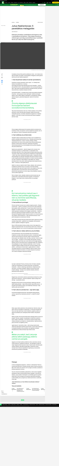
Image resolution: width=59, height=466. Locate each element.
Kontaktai (21, 404)
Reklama (9, 404)
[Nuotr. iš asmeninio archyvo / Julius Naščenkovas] (22, 55)
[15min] (3, 2)
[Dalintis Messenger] (2, 82)
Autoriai (37, 404)
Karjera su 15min (13, 404)
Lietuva (9, 2)
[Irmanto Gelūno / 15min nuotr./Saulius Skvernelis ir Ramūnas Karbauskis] (27, 273)
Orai (18, 2)
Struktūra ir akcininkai (32, 404)
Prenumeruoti (56, 2)
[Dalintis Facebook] (2, 80)
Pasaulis (12, 2)
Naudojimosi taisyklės (42, 404)
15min (4, 25)
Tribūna (24, 2)
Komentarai (21, 2)
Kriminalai (15, 2)
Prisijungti (49, 2)
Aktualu (6, 2)
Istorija (27, 2)
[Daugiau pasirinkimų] (2, 84)
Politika (3, 392)
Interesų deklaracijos (26, 404)
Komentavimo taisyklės (48, 404)
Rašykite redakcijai (4, 404)
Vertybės (18, 404)
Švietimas (30, 2)
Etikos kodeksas (54, 404)
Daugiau (34, 2)
